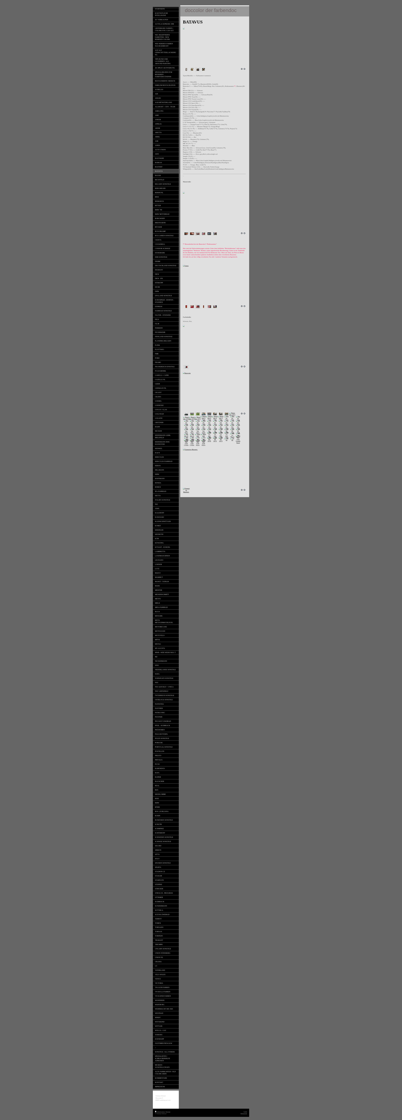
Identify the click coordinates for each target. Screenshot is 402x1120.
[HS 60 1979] (226, 431)
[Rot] (192, 233)
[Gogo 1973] (203, 426)
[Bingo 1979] (198, 422)
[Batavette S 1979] (203, 418)
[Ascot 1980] (186, 414)
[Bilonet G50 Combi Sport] (238, 439)
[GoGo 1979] (203, 431)
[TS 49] (226, 439)
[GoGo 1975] (232, 426)
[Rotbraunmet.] (186, 233)
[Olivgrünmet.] (215, 233)
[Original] (192, 306)
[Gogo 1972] (215, 422)
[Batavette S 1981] (215, 418)
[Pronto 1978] (209, 439)
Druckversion (161, 1112)
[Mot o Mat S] (232, 435)
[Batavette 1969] (215, 414)
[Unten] (198, 306)
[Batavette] (192, 414)
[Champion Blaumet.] (215, 468)
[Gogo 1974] (221, 426)
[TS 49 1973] (215, 439)
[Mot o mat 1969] (226, 435)
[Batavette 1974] (226, 414)
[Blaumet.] (215, 211)
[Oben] (203, 306)
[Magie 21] (186, 435)
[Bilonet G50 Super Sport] (197, 443)
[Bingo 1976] (232, 418)
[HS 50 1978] (215, 431)
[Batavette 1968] (215, 391)
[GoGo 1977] (186, 431)
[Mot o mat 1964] (209, 435)
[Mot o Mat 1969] (221, 435)
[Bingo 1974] (226, 418)
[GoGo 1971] (209, 422)
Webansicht (243, 1113)
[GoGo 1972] (221, 422)
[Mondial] (197, 435)
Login (245, 1111)
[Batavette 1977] (232, 414)
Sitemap (168, 1112)
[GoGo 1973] (192, 426)
